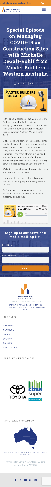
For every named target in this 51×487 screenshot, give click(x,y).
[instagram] (35, 480)
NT (38, 452)
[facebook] (15, 480)
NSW (5, 452)
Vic (11, 452)
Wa (27, 452)
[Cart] (42, 3)
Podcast (33, 83)
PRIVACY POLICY (25, 305)
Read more (21, 3)
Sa (22, 452)
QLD (17, 452)
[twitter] (20, 480)
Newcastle (25, 454)
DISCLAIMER (24, 307)
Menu (44, 10)
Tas (33, 452)
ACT (44, 452)
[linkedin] (30, 480)
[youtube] (25, 480)
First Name (7, 245)
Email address (9, 255)
